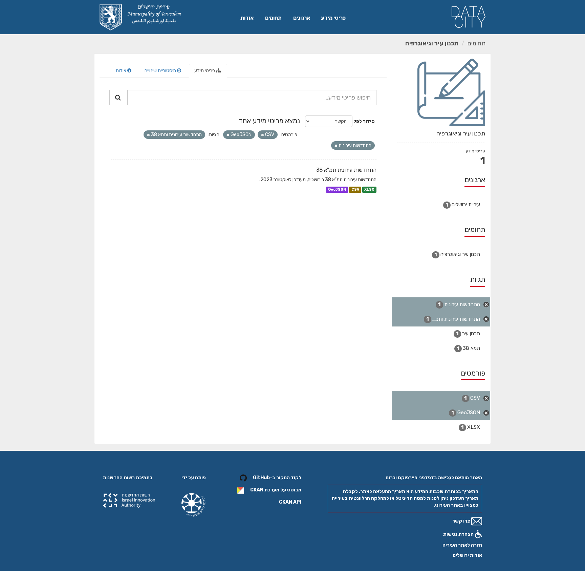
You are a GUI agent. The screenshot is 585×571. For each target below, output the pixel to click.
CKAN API (290, 502)
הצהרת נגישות (459, 534)
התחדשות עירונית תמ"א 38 (346, 170)
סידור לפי (365, 121)
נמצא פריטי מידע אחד (269, 121)
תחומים (273, 18)
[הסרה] (262, 135)
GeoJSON (337, 189)
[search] (118, 97)
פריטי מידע (333, 18)
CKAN (256, 490)
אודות (247, 18)
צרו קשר (461, 521)
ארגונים (301, 18)
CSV (355, 189)
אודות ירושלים (467, 555)
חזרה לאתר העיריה (462, 545)
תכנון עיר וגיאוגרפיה (431, 43)
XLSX (369, 189)
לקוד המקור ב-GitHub (277, 478)
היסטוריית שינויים (161, 70)
